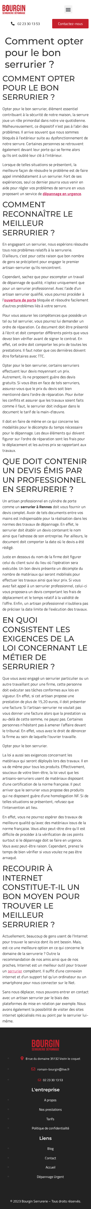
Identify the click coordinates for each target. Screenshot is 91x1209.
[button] (68, 9)
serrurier (15, 971)
